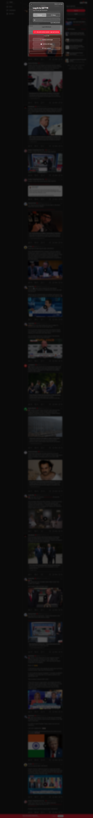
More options (47, 48)
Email (40, 15)
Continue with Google (47, 39)
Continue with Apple (47, 44)
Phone (54, 15)
